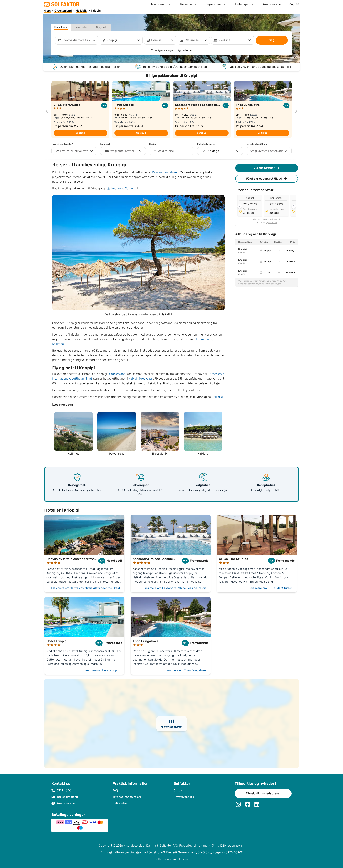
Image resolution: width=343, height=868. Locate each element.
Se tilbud (80, 133)
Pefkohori (203, 339)
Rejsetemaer (213, 4)
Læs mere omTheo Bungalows (185, 670)
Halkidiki (217, 397)
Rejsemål (186, 4)
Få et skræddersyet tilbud (264, 178)
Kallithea (58, 344)
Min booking (159, 4)
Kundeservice (271, 4)
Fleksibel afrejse (206, 144)
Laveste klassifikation (257, 144)
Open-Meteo (271, 223)
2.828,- (290, 250)
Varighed (105, 144)
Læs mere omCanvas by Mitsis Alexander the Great (85, 588)
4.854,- (290, 272)
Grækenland (117, 374)
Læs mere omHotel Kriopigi (102, 670)
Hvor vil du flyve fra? (62, 144)
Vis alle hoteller (264, 168)
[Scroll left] (239, 206)
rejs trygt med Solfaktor (121, 188)
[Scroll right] (294, 206)
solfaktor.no (163, 859)
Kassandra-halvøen (165, 172)
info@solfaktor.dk (67, 796)
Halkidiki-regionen (140, 378)
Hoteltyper (242, 4)
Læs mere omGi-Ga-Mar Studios (270, 588)
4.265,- (291, 261)
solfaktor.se (180, 859)
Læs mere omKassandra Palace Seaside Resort (174, 588)
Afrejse (152, 144)
